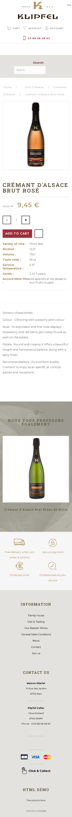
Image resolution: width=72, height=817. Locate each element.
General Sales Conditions (36, 634)
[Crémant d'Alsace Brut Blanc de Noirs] (36, 469)
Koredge (42, 810)
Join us (36, 653)
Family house (36, 615)
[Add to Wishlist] (39, 233)
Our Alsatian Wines (36, 628)
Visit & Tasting (36, 621)
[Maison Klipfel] (36, 9)
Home (7, 87)
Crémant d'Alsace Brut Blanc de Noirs (36, 509)
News (36, 640)
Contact (36, 647)
